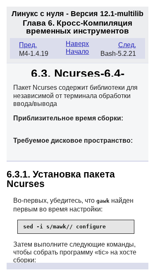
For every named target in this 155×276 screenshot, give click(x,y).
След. (127, 44)
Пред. (28, 44)
